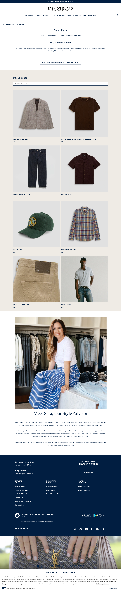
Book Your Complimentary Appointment (60, 63)
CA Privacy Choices (102, 584)
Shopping (29, 16)
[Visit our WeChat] (98, 530)
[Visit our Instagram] (75, 530)
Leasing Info (50, 490)
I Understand (112, 588)
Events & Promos (58, 16)
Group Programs (84, 487)
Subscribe (88, 472)
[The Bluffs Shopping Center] (40, 566)
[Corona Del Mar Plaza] (57, 566)
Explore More (18, 482)
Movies (46, 16)
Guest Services (79, 16)
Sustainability (20, 505)
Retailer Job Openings (23, 501)
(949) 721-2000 (20, 471)
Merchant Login (51, 487)
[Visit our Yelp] (92, 530)
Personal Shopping (15, 24)
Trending (92, 16)
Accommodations (84, 490)
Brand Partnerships (53, 494)
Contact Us (19, 498)
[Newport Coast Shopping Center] (77, 566)
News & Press (20, 487)
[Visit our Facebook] (81, 530)
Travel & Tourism (82, 482)
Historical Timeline (22, 494)
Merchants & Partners (51, 482)
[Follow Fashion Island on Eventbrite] (103, 530)
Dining (38, 16)
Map (69, 16)
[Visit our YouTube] (86, 530)
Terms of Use (104, 581)
